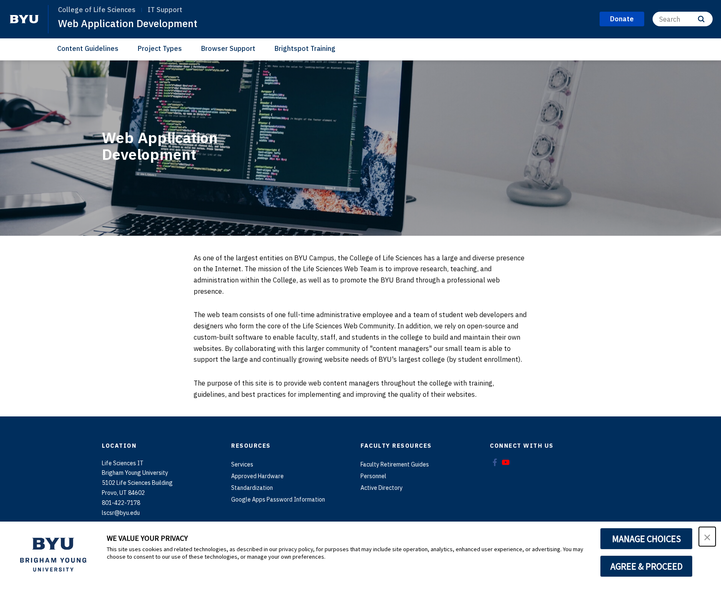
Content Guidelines (87, 48)
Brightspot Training (305, 48)
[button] (707, 536)
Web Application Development (127, 23)
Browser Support (228, 48)
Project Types (160, 48)
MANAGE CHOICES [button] (646, 539)
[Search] (701, 19)
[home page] (24, 19)
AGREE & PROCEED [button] (646, 566)
